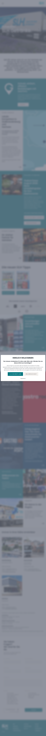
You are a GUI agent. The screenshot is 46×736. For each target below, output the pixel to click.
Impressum (23, 378)
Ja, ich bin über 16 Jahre (15, 374)
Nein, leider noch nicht (31, 374)
